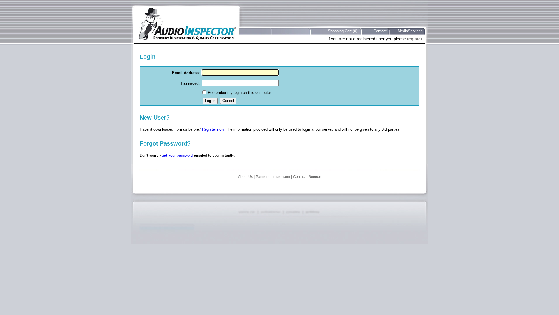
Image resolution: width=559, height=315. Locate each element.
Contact (380, 31)
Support (315, 177)
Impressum (281, 177)
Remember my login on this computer (239, 92)
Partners (262, 177)
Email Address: (186, 73)
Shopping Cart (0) (342, 31)
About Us (245, 177)
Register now (213, 129)
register (414, 38)
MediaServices (410, 31)
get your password (177, 155)
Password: (190, 83)
